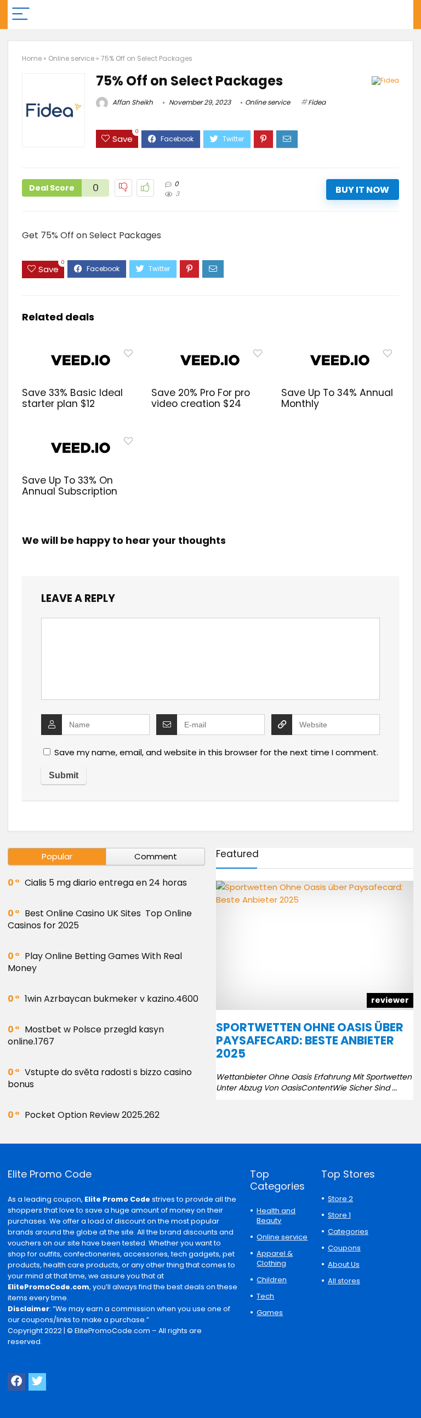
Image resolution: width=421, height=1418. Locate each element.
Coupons (344, 1248)
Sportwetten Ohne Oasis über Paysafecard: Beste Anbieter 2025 (309, 1040)
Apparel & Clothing (275, 1258)
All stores (344, 1281)
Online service (71, 58)
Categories (348, 1231)
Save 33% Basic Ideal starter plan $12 (72, 398)
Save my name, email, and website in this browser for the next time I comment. (216, 752)
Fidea (317, 102)
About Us (344, 1264)
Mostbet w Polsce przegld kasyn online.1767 (86, 1035)
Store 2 (340, 1198)
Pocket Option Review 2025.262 (92, 1115)
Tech (265, 1296)
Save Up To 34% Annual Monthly (337, 398)
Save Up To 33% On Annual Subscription (69, 486)
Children (272, 1280)
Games (270, 1312)
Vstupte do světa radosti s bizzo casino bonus (100, 1078)
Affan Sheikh (132, 102)
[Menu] (21, 14)
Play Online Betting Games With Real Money (95, 962)
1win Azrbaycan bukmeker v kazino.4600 (111, 998)
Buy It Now (362, 189)
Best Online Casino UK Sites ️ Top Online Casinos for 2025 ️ (100, 919)
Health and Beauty (276, 1215)
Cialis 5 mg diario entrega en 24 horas (106, 882)
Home (32, 58)
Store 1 (339, 1215)
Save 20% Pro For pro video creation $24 (200, 398)
